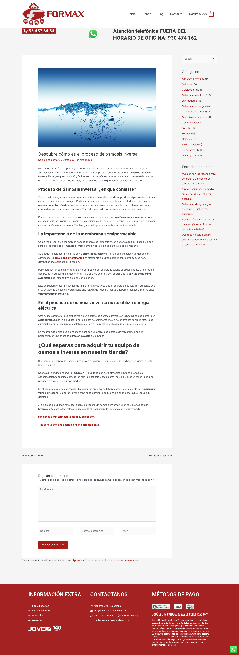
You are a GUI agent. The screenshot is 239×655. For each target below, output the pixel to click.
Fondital (186, 128)
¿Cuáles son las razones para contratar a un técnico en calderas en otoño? (199, 178)
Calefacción (188, 89)
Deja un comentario (49, 159)
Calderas (187, 84)
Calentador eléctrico (193, 95)
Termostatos (189, 150)
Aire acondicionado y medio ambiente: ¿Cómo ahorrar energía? (198, 194)
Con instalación (191, 122)
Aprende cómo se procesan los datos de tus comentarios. (106, 560)
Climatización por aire (194, 117)
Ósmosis (68, 159)
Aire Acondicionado (193, 78)
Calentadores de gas (194, 106)
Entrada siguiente (160, 455)
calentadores (189, 100)
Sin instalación (190, 144)
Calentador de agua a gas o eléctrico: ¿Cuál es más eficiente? (197, 209)
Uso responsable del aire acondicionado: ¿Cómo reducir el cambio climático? (199, 239)
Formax (186, 133)
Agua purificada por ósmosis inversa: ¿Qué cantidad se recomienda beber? (198, 224)
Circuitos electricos (193, 111)
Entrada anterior (33, 455)
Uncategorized (190, 155)
